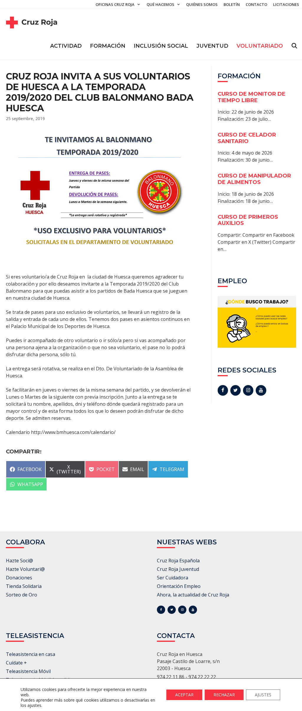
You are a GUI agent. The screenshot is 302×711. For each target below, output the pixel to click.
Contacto (256, 4)
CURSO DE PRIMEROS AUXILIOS (248, 220)
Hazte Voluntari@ (25, 569)
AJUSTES (263, 694)
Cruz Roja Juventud (178, 569)
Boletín (232, 4)
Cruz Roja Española (178, 560)
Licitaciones (286, 4)
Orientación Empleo (179, 586)
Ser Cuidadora (172, 577)
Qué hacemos (160, 4)
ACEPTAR (184, 694)
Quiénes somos (202, 4)
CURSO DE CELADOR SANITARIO (247, 138)
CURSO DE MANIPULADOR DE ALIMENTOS (254, 179)
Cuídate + (16, 662)
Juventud (212, 46)
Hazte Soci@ (19, 560)
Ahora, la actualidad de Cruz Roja (193, 594)
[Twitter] (235, 390)
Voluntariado (260, 46)
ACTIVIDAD (66, 46)
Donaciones (19, 577)
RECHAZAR (224, 694)
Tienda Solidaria (24, 586)
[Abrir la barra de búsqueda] (294, 46)
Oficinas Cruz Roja (115, 4)
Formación (107, 46)
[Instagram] (248, 390)
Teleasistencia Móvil (28, 671)
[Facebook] (223, 390)
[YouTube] (261, 390)
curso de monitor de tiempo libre (251, 97)
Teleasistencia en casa (30, 654)
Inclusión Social (161, 46)
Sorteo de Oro (21, 594)
